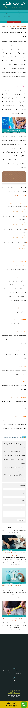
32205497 (14, 680)
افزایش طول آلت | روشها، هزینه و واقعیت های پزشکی (14, 619)
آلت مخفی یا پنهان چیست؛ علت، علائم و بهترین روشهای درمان (14, 554)
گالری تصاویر (7, 16)
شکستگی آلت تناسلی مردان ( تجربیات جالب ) (15, 243)
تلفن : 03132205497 (20, 195)
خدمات (6, 14)
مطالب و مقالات (21, 16)
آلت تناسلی (9, 26)
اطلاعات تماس (7, 19)
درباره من (7, 11)
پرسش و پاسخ (21, 14)
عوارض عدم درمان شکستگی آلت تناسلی (16, 206)
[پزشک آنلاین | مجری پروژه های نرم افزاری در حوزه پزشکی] (14, 697)
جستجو (21, 19)
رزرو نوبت (14, 22)
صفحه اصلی (21, 11)
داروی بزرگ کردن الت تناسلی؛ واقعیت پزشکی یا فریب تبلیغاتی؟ (14, 587)
